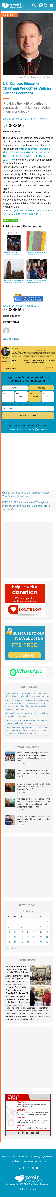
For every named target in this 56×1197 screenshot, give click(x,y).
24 (9, 942)
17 (9, 937)
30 (47, 942)
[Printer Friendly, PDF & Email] (10, 220)
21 (34, 937)
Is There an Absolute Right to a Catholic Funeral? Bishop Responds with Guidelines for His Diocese (33, 786)
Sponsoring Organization (41, 1156)
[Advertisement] (28, 470)
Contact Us (40, 1161)
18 (15, 937)
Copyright (28, 1161)
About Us (6, 1156)
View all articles (11, 338)
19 (22, 937)
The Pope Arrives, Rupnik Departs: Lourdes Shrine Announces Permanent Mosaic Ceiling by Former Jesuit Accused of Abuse (26, 730)
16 (47, 932)
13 (28, 932)
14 (34, 932)
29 (41, 942)
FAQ (15, 1156)
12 (22, 932)
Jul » (14, 948)
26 (22, 942)
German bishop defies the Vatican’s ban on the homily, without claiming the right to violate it (34, 819)
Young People (9, 15)
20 (28, 937)
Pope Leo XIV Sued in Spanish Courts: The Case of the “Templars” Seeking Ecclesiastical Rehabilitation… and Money (33, 757)
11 (15, 932)
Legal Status (16, 1161)
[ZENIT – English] (16, 5)
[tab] (17, 1097)
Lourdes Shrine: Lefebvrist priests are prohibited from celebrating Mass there (33, 771)
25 (15, 942)
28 (34, 942)
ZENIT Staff (31, 119)
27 (28, 942)
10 (9, 932)
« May (7, 948)
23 (47, 937)
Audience (22, 1156)
